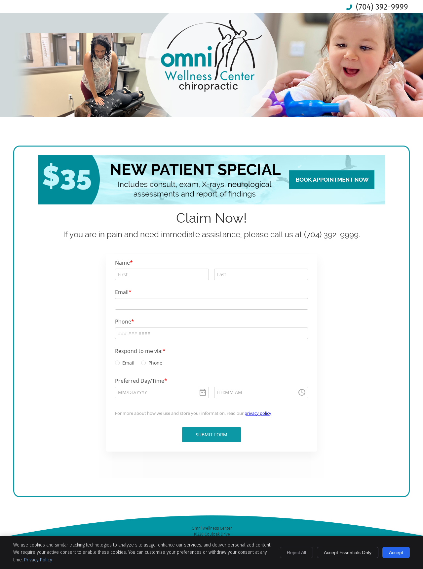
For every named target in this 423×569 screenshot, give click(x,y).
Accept (396, 552)
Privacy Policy (38, 560)
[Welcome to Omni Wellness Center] (211, 89)
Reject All (296, 552)
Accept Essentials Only (347, 552)
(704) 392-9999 (382, 7)
